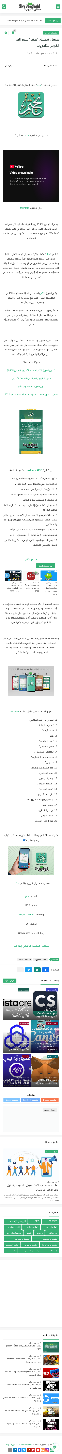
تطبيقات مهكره (30, 1245)
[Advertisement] (31, 1293)
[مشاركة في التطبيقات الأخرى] (20, 969)
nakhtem (24, 207)
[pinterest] (33, 1450)
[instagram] (47, 1450)
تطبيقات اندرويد (51, 33)
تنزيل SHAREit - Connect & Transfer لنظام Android (22, 1399)
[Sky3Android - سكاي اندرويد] (31, 7)
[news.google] (10, 1450)
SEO (37, 1221)
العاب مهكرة (14, 1227)
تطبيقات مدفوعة (49, 1245)
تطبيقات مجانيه (25, 959)
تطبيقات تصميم (50, 1239)
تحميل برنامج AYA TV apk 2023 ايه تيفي (17, 1081)
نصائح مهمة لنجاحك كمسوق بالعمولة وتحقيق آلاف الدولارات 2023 (33, 1187)
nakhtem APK (34, 470)
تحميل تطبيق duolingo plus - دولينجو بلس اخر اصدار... (50, 589)
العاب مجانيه (32, 1227)
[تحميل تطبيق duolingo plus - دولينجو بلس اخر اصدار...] (49, 576)
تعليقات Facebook (30, 1100)
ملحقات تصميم (32, 1250)
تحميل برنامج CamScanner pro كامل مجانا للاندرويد (46, 1013)
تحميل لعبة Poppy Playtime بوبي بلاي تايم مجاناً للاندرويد (23, 1373)
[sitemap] (52, 1450)
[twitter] (24, 1450)
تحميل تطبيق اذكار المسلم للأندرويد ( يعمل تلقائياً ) (31, 370)
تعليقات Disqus (12, 1100)
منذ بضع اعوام (50, 582)
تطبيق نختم (31, 559)
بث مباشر (52, 1233)
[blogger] (43, 1450)
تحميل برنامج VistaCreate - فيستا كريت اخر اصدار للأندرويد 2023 (17, 1012)
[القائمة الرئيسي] (58, 6)
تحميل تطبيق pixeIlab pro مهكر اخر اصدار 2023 (14, 588)
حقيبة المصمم (12, 1245)
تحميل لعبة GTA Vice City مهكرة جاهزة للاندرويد (24, 1425)
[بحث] (4, 6)
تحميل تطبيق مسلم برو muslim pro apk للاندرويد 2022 (31, 394)
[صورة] (51, 1347)
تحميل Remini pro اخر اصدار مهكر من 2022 (31, 588)
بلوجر (29, 1233)
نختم (39, 85)
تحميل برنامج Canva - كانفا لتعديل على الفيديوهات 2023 (46, 1046)
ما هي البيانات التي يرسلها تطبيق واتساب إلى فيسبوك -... (23, 20)
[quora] (29, 1450)
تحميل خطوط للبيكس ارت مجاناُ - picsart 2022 (23, 1347)
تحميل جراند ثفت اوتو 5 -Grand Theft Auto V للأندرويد (23, 1412)
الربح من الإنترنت (18, 1221)
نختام (48, 254)
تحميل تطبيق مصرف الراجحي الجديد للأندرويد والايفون (17, 1046)
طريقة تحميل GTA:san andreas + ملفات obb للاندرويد (23, 1386)
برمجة (40, 1233)
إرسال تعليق (49, 1110)
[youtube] (38, 1450)
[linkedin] (15, 1450)
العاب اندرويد (51, 1227)
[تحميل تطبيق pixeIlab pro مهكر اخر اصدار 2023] (13, 576)
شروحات (53, 1250)
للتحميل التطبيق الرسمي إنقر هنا (31, 945)
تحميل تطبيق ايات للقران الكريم (31, 386)
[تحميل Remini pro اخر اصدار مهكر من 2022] (31, 576)
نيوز (13, 1250)
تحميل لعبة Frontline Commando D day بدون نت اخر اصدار (23, 1360)
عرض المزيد (9, 980)
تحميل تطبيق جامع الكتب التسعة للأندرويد (31, 378)
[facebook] (19, 1450)
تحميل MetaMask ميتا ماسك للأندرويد (46, 1081)
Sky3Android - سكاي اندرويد (18, 1445)
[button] (45, 969)
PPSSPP (53, 1221)
